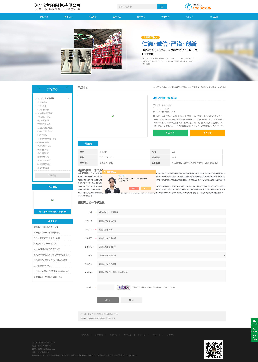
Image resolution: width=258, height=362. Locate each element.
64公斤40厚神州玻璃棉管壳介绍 (47, 249)
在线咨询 (170, 133)
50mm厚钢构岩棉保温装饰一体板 (101, 318)
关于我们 (68, 17)
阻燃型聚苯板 (43, 157)
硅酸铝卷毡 (42, 135)
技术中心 (141, 17)
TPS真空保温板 (43, 124)
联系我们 (214, 17)
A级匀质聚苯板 (43, 161)
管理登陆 (101, 355)
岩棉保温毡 (42, 102)
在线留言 (189, 17)
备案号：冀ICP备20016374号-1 (83, 355)
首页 (157, 87)
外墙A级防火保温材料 (45, 98)
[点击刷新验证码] (123, 287)
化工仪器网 (120, 355)
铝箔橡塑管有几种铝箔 (43, 266)
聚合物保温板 (43, 168)
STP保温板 (41, 106)
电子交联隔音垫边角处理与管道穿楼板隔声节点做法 (52, 255)
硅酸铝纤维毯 (43, 142)
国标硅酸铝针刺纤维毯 (46, 139)
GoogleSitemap (131, 355)
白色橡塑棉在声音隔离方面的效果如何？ (50, 260)
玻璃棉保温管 (43, 150)
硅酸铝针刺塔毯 (44, 146)
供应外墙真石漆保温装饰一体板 (47, 238)
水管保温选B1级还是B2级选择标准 (48, 277)
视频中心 (165, 17)
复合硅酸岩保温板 (45, 113)
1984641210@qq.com (46, 349)
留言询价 (208, 133)
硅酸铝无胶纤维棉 (45, 131)
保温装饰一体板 (44, 117)
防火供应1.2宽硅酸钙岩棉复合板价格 (103, 314)
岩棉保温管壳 (43, 153)
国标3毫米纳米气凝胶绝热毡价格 (52, 212)
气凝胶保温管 (43, 110)
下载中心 (156, 335)
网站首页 (44, 17)
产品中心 (93, 17)
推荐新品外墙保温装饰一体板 (46, 227)
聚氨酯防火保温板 (45, 128)
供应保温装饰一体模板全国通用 (47, 233)
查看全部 (52, 176)
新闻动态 (117, 17)
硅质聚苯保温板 (44, 164)
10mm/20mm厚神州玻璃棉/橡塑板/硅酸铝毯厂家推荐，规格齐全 (52, 271)
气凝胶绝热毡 (43, 121)
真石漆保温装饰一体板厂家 (45, 244)
